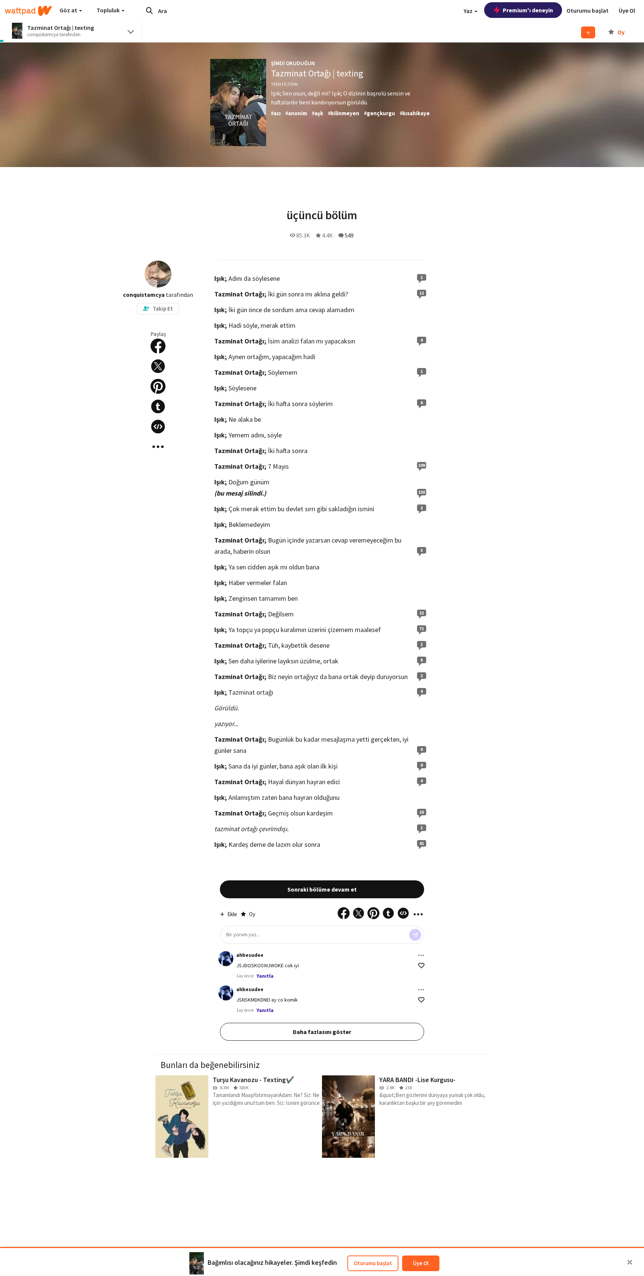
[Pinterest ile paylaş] (158, 386)
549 (349, 235)
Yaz (469, 11)
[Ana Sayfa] (28, 11)
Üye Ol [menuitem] (627, 10)
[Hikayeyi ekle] (158, 426)
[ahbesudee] (225, 958)
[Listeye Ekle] (588, 32)
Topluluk (109, 10)
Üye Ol (421, 1263)
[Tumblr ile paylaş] (158, 406)
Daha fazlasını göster (322, 1031)
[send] (415, 935)
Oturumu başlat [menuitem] (587, 10)
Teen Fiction (284, 84)
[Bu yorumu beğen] (421, 965)
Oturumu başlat (373, 1263)
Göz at (69, 10)
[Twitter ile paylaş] (158, 366)
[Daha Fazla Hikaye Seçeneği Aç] (158, 446)
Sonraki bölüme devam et (322, 889)
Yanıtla (265, 975)
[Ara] (149, 10)
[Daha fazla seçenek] (421, 955)
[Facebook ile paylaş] (158, 346)
